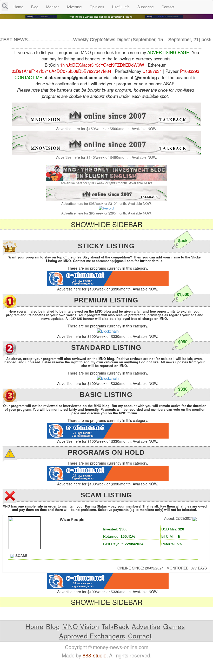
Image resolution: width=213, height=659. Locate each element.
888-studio (94, 655)
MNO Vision (80, 626)
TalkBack (115, 626)
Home (34, 626)
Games (174, 626)
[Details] (33, 570)
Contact (140, 635)
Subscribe (145, 6)
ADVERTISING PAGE (168, 52)
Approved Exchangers (92, 635)
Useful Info (121, 6)
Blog (53, 626)
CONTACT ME (28, 77)
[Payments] (12, 570)
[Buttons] (44, 570)
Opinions (97, 6)
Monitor (52, 6)
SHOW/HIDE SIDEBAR (106, 224)
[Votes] (22, 570)
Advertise (146, 626)
